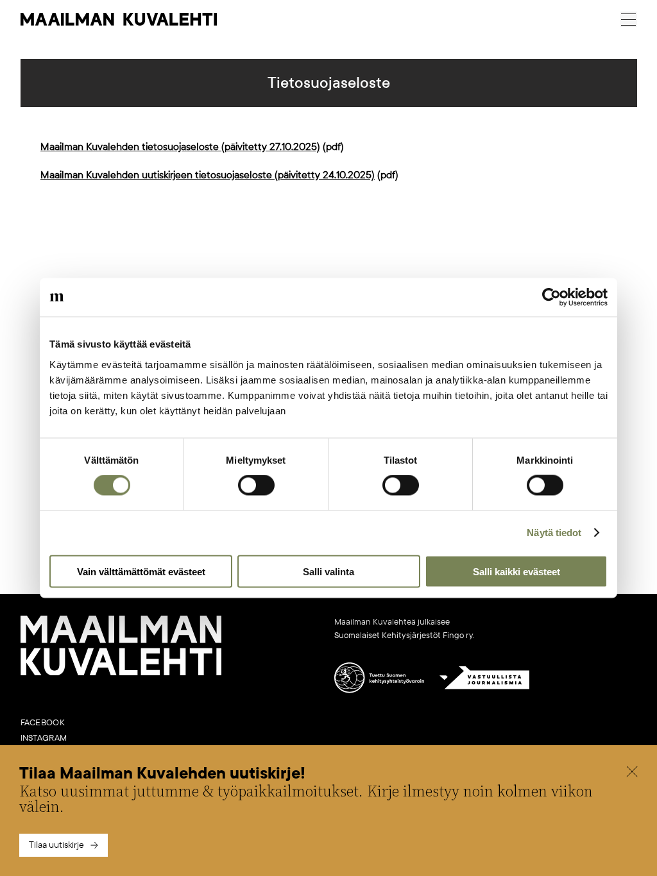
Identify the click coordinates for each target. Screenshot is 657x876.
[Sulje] (632, 773)
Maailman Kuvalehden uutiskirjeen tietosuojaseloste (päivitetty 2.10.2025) (207, 175)
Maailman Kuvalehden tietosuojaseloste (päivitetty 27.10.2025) (180, 147)
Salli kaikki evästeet (516, 571)
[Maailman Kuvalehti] (121, 672)
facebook (43, 723)
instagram (44, 738)
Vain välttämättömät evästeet (141, 571)
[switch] (256, 485)
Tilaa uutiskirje (56, 845)
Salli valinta (328, 571)
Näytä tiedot (554, 532)
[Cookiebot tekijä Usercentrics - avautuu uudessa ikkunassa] (551, 297)
